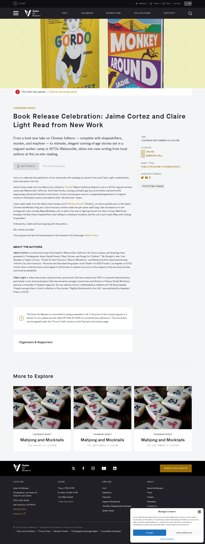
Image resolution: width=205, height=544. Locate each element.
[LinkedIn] (115, 468)
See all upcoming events (63, 92)
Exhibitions (113, 13)
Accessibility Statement (111, 531)
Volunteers (151, 502)
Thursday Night (171, 167)
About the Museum (155, 488)
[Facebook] (83, 468)
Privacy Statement (167, 539)
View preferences (184, 532)
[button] (199, 511)
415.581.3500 (19, 509)
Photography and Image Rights (84, 531)
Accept (149, 532)
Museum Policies (61, 531)
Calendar (87, 13)
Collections (142, 13)
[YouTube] (104, 468)
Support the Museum (111, 502)
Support (169, 13)
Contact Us (152, 506)
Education (106, 497)
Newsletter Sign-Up (175, 468)
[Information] (16, 4)
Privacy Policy (44, 531)
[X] (73, 468)
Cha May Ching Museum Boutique (116, 506)
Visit (65, 13)
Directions (17, 514)
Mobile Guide (108, 511)
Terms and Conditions (25, 531)
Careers (150, 497)
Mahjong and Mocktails (42, 440)
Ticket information (65, 502)
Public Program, (151, 167)
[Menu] (15, 13)
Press (149, 493)
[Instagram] (93, 468)
